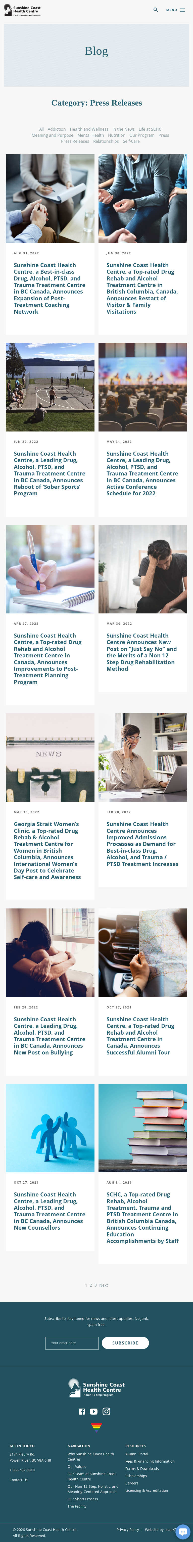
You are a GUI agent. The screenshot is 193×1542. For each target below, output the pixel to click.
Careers (131, 1483)
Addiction (57, 129)
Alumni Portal (136, 1454)
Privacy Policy (128, 1529)
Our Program (142, 135)
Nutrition (116, 135)
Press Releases (75, 141)
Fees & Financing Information (150, 1461)
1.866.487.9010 (22, 1470)
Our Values (77, 1466)
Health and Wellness (89, 129)
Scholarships (136, 1475)
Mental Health (90, 135)
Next (103, 1285)
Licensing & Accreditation (146, 1490)
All (41, 129)
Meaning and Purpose (52, 135)
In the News (124, 129)
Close (144, 1335)
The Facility (77, 1506)
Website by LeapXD (161, 1529)
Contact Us (19, 1479)
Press (164, 135)
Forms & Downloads (142, 1468)
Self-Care (131, 141)
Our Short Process (83, 1499)
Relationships (106, 141)
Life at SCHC (150, 129)
